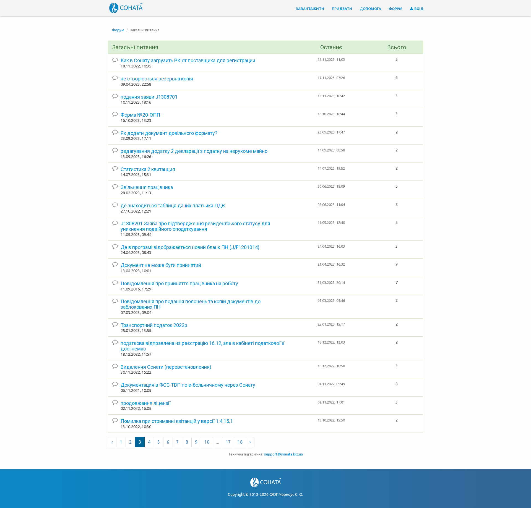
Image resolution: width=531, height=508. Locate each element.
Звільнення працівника (147, 187)
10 (206, 441)
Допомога (370, 9)
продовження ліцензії (146, 403)
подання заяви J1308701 (149, 97)
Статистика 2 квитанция (148, 169)
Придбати (342, 9)
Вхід (418, 9)
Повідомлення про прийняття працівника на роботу (179, 283)
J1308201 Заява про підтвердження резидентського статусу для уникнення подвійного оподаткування (195, 226)
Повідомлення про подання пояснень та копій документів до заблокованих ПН (191, 304)
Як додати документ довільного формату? (169, 133)
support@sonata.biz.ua (283, 454)
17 (228, 441)
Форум (395, 9)
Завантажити (310, 9)
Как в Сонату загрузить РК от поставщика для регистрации (188, 60)
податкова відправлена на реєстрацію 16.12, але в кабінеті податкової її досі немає (202, 346)
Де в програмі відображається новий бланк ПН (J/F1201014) (190, 247)
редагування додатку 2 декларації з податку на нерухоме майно (194, 151)
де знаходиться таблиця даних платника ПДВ (173, 205)
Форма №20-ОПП (140, 115)
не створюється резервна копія (157, 79)
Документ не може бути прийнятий (161, 265)
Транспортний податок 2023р (154, 325)
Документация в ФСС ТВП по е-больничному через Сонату (188, 385)
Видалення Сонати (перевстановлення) (166, 367)
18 (240, 441)
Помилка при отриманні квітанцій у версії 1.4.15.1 (177, 421)
